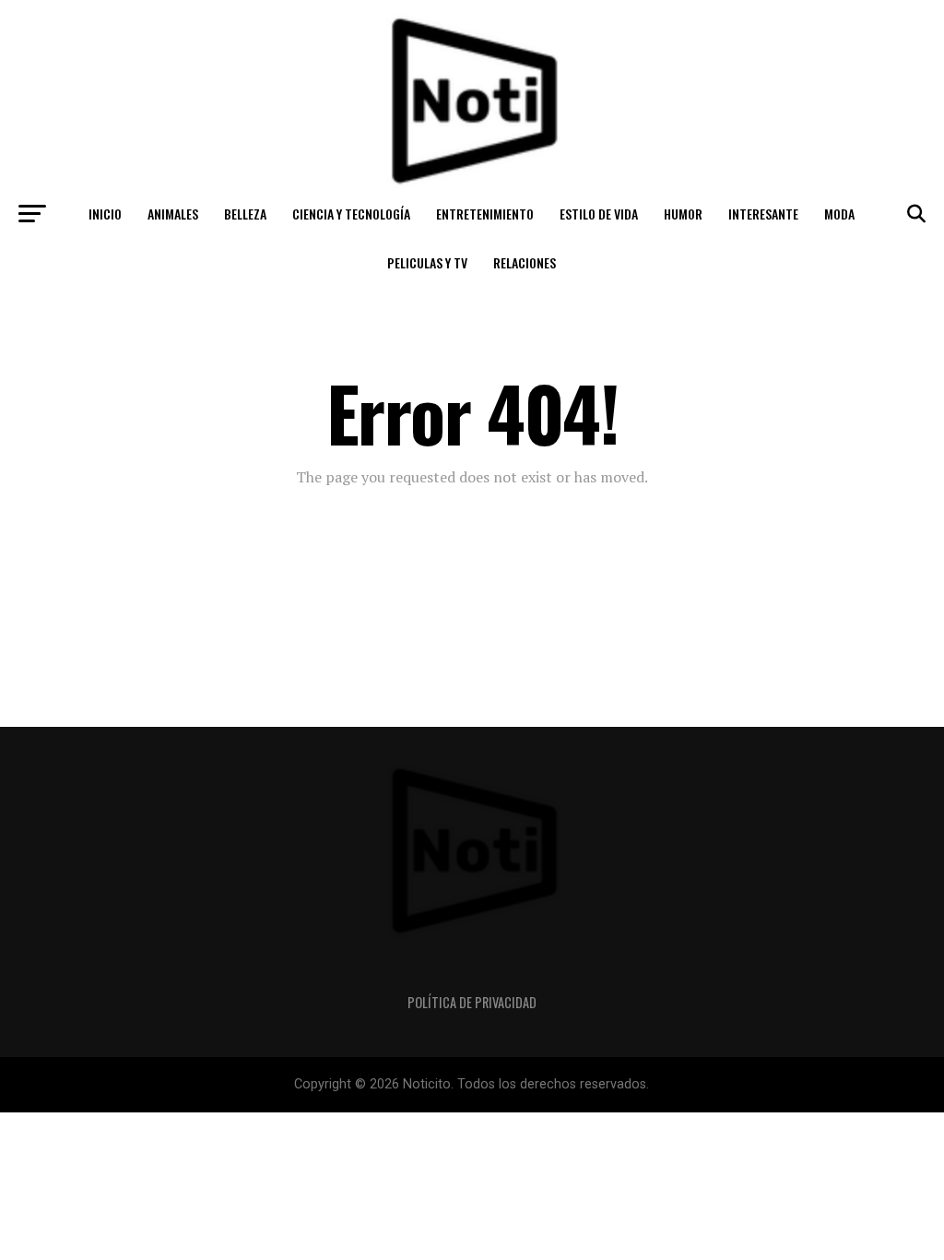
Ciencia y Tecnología (351, 213)
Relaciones (524, 262)
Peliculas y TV (427, 262)
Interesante (763, 213)
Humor (683, 213)
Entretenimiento (485, 213)
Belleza (245, 213)
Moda (839, 213)
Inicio (105, 213)
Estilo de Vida (599, 213)
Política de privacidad (472, 1002)
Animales (173, 213)
